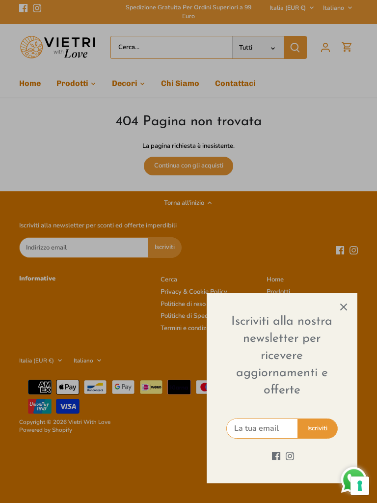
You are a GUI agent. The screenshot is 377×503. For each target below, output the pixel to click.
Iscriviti (317, 428)
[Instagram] (290, 455)
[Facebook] (276, 455)
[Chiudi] (343, 307)
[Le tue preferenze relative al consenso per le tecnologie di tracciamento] (359, 485)
